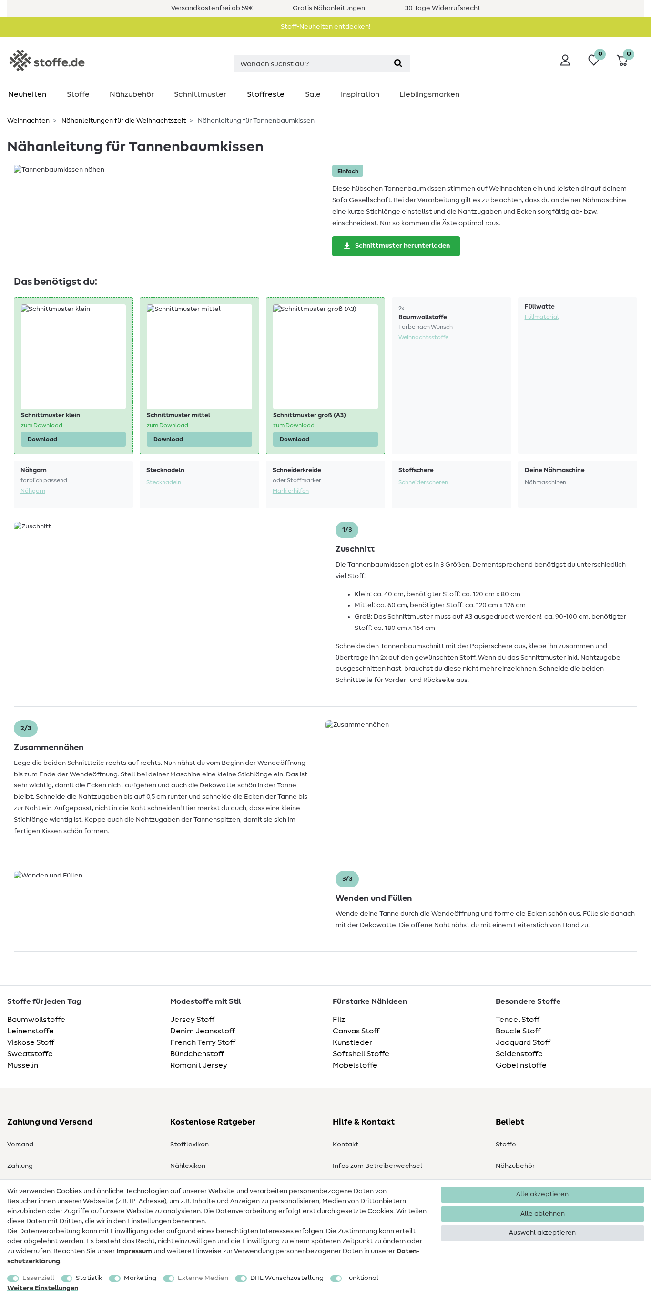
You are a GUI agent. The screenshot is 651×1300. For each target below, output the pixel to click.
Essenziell (38, 1278)
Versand (20, 1144)
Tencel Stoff (517, 1019)
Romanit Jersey (198, 1065)
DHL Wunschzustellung (287, 1278)
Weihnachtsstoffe (423, 337)
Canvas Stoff (356, 1031)
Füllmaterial (542, 317)
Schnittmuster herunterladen (402, 245)
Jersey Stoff (192, 1019)
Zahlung (20, 1166)
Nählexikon (187, 1166)
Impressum (134, 1251)
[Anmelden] (565, 60)
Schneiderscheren (423, 482)
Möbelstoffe (355, 1065)
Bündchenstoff (197, 1054)
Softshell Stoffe (361, 1054)
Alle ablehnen (542, 1213)
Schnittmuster (200, 94)
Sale (313, 94)
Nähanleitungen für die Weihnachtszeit (123, 120)
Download (42, 439)
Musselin (22, 1065)
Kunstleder (352, 1042)
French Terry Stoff (202, 1042)
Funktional (361, 1278)
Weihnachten (28, 120)
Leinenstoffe (30, 1031)
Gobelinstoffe (521, 1065)
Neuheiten (27, 94)
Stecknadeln (163, 482)
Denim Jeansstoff (202, 1031)
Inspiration (360, 94)
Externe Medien (203, 1278)
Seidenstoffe (519, 1054)
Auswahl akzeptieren (542, 1232)
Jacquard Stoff (523, 1042)
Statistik (89, 1278)
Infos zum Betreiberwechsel (377, 1166)
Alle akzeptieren (542, 1194)
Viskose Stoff (30, 1042)
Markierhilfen (291, 491)
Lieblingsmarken (429, 94)
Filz (339, 1019)
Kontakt (345, 1144)
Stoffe (78, 94)
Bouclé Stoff (518, 1031)
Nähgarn (32, 491)
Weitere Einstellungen (42, 1288)
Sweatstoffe (30, 1054)
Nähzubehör (132, 94)
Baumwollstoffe (36, 1019)
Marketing (140, 1278)
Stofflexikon (189, 1144)
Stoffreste (266, 94)
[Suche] (398, 63)
